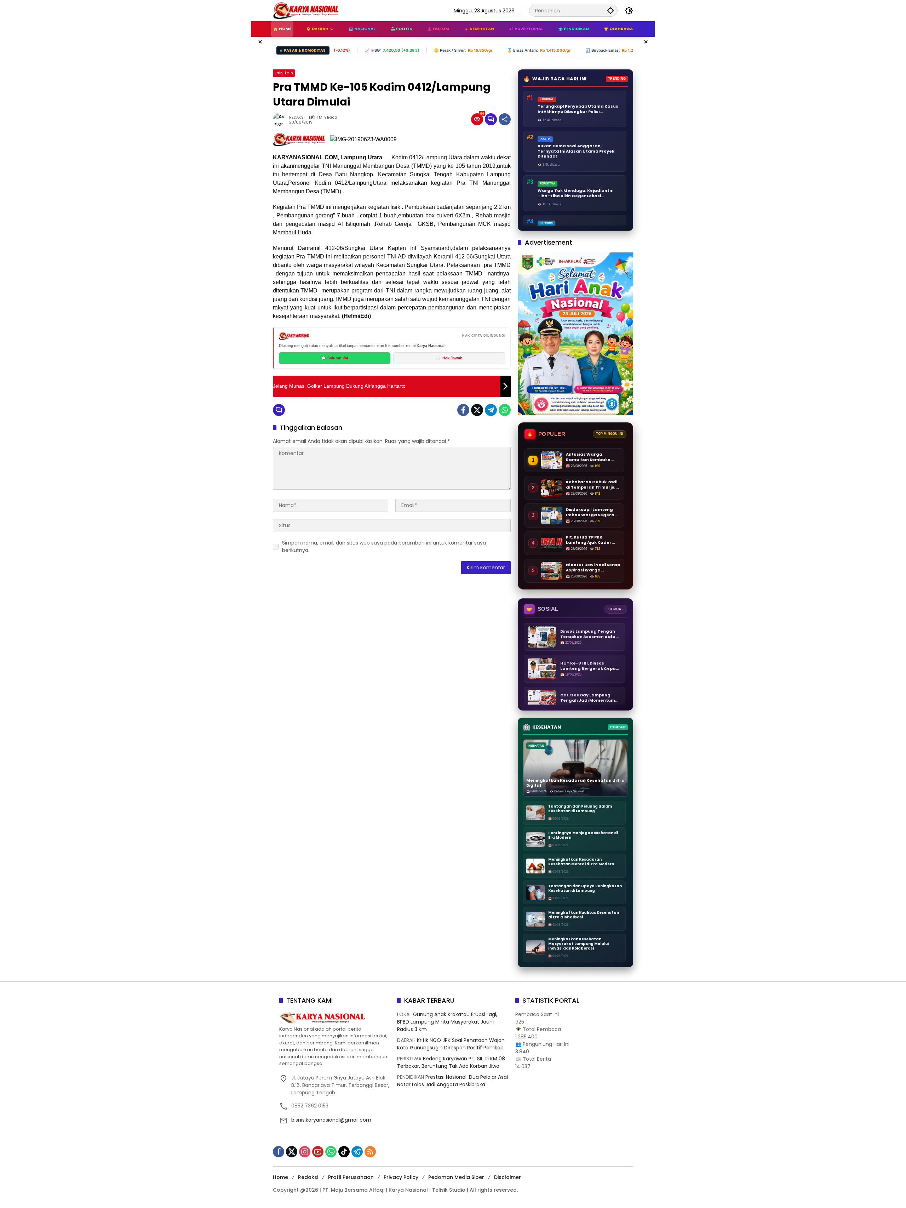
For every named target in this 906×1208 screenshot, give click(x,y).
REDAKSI (297, 117)
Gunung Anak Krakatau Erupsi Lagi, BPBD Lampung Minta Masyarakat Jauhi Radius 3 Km (447, 1022)
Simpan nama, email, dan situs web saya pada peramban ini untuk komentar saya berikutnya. (384, 546)
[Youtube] (317, 1151)
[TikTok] (344, 1151)
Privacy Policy (401, 1177)
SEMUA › (615, 609)
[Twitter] (477, 410)
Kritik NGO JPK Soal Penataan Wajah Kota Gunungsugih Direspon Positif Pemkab (451, 1044)
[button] (610, 10)
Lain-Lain (284, 73)
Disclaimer (507, 1177)
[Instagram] (304, 1151)
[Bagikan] (505, 119)
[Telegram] (491, 410)
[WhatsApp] (505, 410)
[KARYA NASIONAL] (306, 10)
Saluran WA (335, 358)
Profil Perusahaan (351, 1177)
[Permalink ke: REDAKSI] (281, 119)
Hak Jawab (449, 358)
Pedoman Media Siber (456, 1177)
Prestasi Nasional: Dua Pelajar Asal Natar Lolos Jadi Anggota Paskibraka (452, 1080)
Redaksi (308, 1177)
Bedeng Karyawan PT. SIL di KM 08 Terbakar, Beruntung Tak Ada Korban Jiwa (451, 1062)
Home (280, 1177)
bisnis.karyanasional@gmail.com (331, 1119)
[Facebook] (463, 410)
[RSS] (370, 1151)
